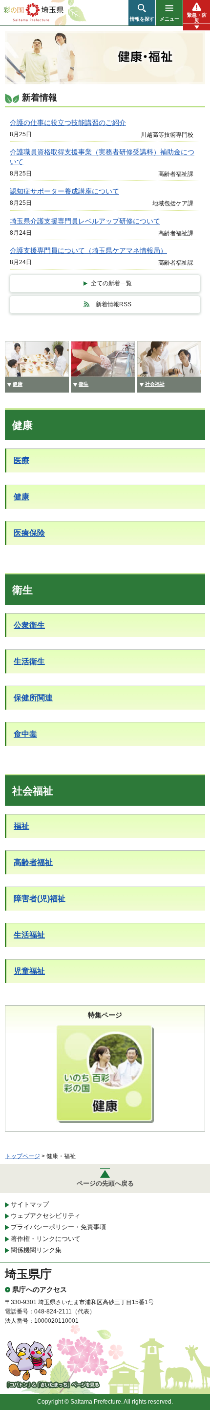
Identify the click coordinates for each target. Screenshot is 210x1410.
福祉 (21, 826)
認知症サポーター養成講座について (64, 191)
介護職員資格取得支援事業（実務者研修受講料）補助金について (102, 157)
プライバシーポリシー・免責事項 (58, 1227)
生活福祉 (29, 935)
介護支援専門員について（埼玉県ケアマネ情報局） (88, 250)
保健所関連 (33, 697)
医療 (21, 460)
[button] (141, 12)
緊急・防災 (197, 17)
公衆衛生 (29, 625)
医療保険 (29, 533)
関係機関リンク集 (36, 1250)
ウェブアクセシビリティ (46, 1215)
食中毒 (25, 734)
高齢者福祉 (33, 862)
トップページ (22, 1156)
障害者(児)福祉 (39, 898)
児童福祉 (29, 971)
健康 (21, 497)
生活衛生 (29, 661)
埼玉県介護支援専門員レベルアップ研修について (85, 221)
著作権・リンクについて (46, 1238)
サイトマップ (30, 1204)
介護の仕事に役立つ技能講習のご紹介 (68, 122)
